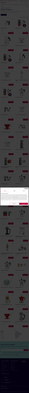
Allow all (24, 203)
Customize (13, 203)
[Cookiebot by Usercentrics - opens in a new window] (25, 188)
